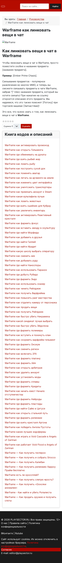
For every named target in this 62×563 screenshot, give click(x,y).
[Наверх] (58, 559)
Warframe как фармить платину (23, 358)
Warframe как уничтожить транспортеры (28, 187)
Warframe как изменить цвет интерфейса (28, 182)
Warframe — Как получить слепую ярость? (29, 479)
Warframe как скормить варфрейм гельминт (30, 339)
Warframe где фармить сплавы (22, 381)
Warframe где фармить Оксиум (22, 344)
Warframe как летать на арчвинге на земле (29, 177)
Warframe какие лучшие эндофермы (25, 431)
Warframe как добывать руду (21, 260)
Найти (55, 6)
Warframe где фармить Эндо (21, 279)
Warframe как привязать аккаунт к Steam (28, 191)
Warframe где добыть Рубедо (21, 274)
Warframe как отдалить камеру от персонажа (31, 302)
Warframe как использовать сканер (25, 283)
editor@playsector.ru (20, 553)
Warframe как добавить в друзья (23, 237)
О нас (4, 523)
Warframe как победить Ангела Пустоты (28, 427)
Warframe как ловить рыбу (20, 163)
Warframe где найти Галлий (20, 241)
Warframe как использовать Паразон (26, 269)
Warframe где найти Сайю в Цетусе (25, 408)
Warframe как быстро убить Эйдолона (26, 325)
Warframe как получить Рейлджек (24, 311)
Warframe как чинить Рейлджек (23, 288)
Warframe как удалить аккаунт (22, 372)
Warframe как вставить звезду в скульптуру (30, 227)
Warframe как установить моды (23, 377)
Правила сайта (18, 523)
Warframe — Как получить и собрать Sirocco (30, 457)
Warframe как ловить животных (23, 201)
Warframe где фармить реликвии (23, 417)
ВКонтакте (7, 533)
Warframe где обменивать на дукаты (25, 154)
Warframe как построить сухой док (25, 168)
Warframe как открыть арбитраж (23, 367)
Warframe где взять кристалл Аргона (26, 422)
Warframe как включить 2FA (21, 353)
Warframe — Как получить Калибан (25, 462)
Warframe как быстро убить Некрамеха (27, 316)
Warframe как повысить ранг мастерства (28, 297)
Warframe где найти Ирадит (20, 246)
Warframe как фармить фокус (21, 223)
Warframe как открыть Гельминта (24, 149)
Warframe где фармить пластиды (23, 403)
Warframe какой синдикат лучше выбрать (28, 321)
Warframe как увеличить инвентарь (25, 210)
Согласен (6, 549)
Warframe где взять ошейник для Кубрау (28, 205)
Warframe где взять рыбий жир (22, 159)
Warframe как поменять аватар (22, 173)
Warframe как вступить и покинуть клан (28, 335)
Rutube (19, 533)
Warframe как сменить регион (22, 349)
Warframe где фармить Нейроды (23, 399)
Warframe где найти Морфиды (22, 232)
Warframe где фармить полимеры (24, 330)
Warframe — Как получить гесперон (25, 452)
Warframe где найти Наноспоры (23, 265)
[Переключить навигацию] (3, 6)
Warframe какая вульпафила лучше (24, 196)
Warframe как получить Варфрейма (25, 293)
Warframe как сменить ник (20, 255)
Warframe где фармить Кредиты (23, 386)
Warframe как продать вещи (21, 307)
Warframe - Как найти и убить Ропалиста (28, 492)
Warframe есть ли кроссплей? (22, 474)
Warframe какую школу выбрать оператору (29, 251)
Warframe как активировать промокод (27, 145)
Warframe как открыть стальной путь (26, 413)
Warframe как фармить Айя (20, 363)
